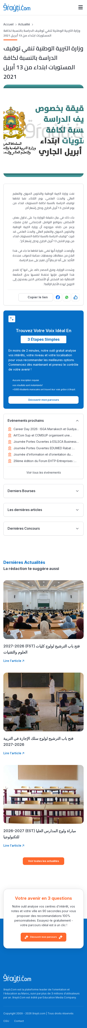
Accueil (8, 24)
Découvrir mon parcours (43, 937)
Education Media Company (59, 997)
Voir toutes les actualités (43, 861)
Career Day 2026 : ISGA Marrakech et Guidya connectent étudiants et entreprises (45, 429)
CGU (6, 1021)
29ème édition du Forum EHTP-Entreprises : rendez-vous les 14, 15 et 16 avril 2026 (44, 461)
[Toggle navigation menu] (80, 7)
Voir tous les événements (43, 472)
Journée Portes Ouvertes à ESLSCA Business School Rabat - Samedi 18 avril (45, 442)
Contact (19, 1021)
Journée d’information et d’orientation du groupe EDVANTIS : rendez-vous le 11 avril (43, 455)
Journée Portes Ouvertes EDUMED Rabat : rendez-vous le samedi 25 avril (43, 448)
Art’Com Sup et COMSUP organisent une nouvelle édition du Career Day (42, 435)
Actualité (24, 24)
